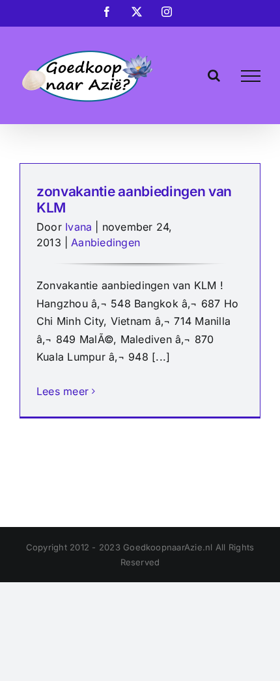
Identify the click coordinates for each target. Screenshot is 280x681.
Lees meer (62, 391)
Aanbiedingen (105, 242)
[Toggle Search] (214, 75)
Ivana (78, 226)
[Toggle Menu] (251, 76)
